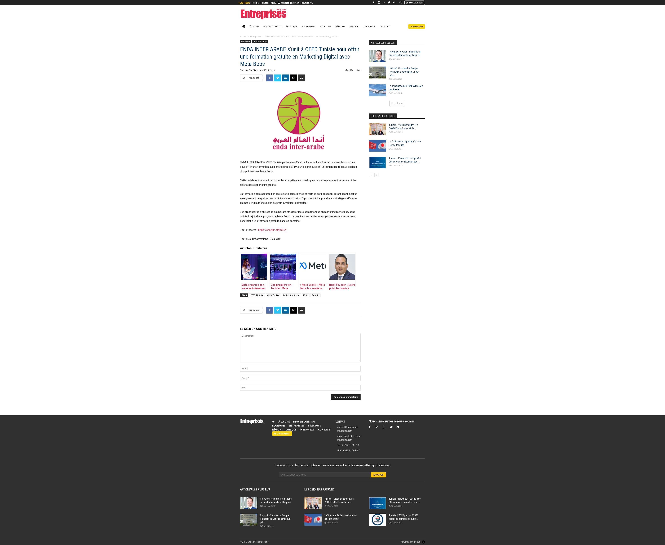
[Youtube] (394, 2)
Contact (385, 26)
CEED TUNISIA (257, 295)
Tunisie (315, 295)
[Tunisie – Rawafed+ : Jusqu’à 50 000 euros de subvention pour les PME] (377, 162)
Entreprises (309, 26)
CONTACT (340, 421)
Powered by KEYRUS (411, 541)
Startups (325, 26)
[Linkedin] (384, 2)
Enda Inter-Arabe (291, 295)
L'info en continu (260, 41)
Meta (305, 295)
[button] (400, 2)
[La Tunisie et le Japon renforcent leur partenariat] (377, 146)
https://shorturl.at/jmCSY (273, 229)
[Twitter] (389, 2)
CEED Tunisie (273, 295)
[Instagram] (378, 2)
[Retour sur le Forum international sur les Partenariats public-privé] (377, 56)
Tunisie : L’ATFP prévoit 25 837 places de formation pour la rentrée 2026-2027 (285, 3)
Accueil (243, 36)
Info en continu (272, 26)
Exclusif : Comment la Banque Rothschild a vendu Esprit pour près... (404, 72)
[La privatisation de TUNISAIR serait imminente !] (377, 90)
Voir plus (395, 103)
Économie (291, 26)
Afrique (354, 26)
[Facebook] (373, 2)
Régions (340, 26)
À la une (254, 26)
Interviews (369, 26)
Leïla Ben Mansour (252, 70)
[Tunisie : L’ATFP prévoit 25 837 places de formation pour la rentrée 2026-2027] (377, 520)
